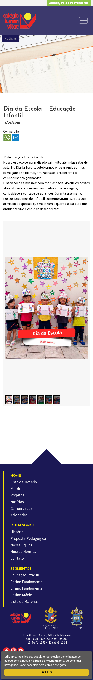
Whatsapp (7, 138)
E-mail (15, 138)
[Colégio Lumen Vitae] (19, 20)
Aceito (46, 672)
